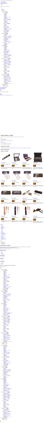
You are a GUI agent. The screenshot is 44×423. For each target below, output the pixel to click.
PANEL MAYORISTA (3, 2)
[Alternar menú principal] (1, 94)
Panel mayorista (2, 141)
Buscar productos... (3, 6)
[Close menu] (0, 268)
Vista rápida (4, 162)
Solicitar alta (5, 142)
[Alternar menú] (6, 11)
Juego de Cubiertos (4, 95)
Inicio (1, 95)
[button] (6, 12)
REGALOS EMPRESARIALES (4, 3)
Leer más (2, 165)
